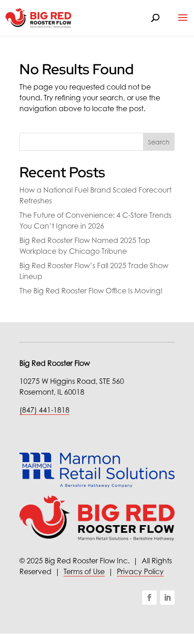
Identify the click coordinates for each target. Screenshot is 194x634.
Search (159, 142)
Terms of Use (84, 571)
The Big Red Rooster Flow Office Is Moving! (91, 290)
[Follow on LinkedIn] (167, 597)
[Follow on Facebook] (149, 597)
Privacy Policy (140, 571)
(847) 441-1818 (44, 409)
